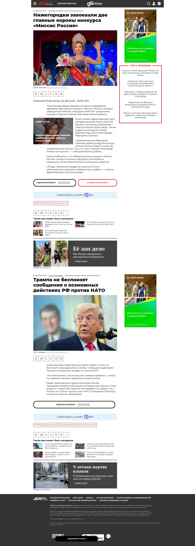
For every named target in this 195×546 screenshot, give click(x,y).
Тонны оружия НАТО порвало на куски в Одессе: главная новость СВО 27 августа (58, 446)
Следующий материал (76, 539)
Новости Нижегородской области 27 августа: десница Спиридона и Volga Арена (140, 73)
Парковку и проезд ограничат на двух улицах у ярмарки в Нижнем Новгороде (140, 94)
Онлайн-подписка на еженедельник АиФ (133, 498)
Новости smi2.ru (42, 267)
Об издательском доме (60, 498)
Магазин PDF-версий (104, 498)
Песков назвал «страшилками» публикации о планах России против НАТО (57, 454)
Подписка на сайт (57, 500)
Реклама (89, 498)
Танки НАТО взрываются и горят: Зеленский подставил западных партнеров (100, 454)
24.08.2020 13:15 (39, 11)
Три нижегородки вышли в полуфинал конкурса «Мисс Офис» (56, 233)
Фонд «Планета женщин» (56, 88)
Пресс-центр (78, 498)
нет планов (61, 391)
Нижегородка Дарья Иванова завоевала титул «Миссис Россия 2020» (58, 224)
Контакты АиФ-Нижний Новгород (82, 500)
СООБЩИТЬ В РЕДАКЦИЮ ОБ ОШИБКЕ (113, 500)
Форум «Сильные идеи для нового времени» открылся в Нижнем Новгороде (140, 115)
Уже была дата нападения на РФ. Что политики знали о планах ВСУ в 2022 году (101, 446)
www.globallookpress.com (57, 352)
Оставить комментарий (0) (98, 183)
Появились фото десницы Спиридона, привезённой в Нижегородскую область (140, 83)
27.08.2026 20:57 (39, 276)
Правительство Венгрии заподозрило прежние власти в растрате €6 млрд (140, 104)
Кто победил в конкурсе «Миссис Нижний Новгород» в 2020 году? (100, 223)
